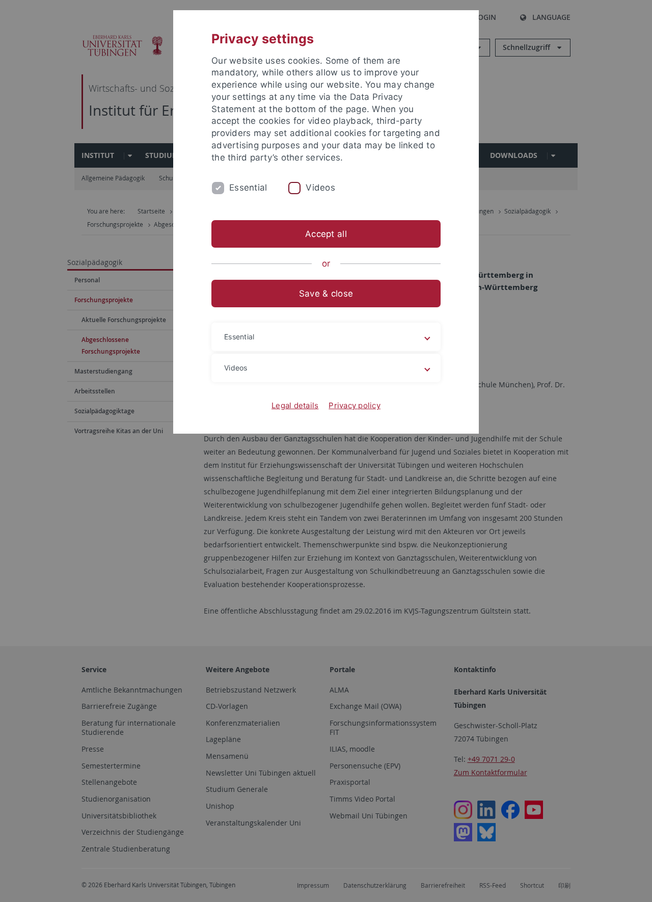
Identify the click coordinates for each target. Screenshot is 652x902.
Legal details (294, 405)
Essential (248, 187)
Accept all (326, 234)
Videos (320, 187)
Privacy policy (355, 405)
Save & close (326, 293)
